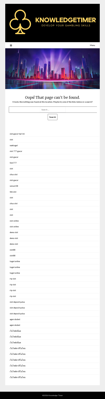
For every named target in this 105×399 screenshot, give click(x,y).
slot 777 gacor (16, 151)
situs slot (14, 174)
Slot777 (13, 163)
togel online (15, 261)
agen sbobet (15, 319)
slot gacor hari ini (17, 134)
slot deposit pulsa (17, 302)
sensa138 (14, 186)
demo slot (14, 232)
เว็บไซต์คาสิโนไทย (17, 348)
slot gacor (14, 157)
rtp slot (13, 278)
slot (11, 139)
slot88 (12, 250)
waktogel (14, 145)
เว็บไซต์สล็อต (15, 331)
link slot (13, 192)
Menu (92, 45)
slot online (14, 221)
